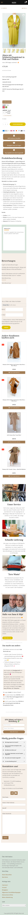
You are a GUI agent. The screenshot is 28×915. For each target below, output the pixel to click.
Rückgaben (5, 890)
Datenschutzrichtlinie (7, 895)
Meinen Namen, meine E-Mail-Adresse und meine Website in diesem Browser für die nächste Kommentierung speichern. (13, 321)
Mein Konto (5, 877)
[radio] (4, 107)
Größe (5, 110)
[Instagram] (12, 793)
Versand (4, 887)
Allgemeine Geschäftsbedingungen (11, 892)
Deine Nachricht (6, 813)
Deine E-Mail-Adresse (8, 802)
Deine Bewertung (6, 278)
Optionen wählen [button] (15, 372)
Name (4, 309)
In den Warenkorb (18, 124)
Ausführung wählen (15, 442)
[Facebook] (16, 793)
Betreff (4, 808)
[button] (3, 238)
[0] (25, 2)
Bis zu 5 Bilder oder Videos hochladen (11, 301)
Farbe (4, 105)
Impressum (5, 885)
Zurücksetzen (7, 115)
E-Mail (4, 315)
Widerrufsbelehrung (7, 897)
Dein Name (5, 797)
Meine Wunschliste (7, 874)
